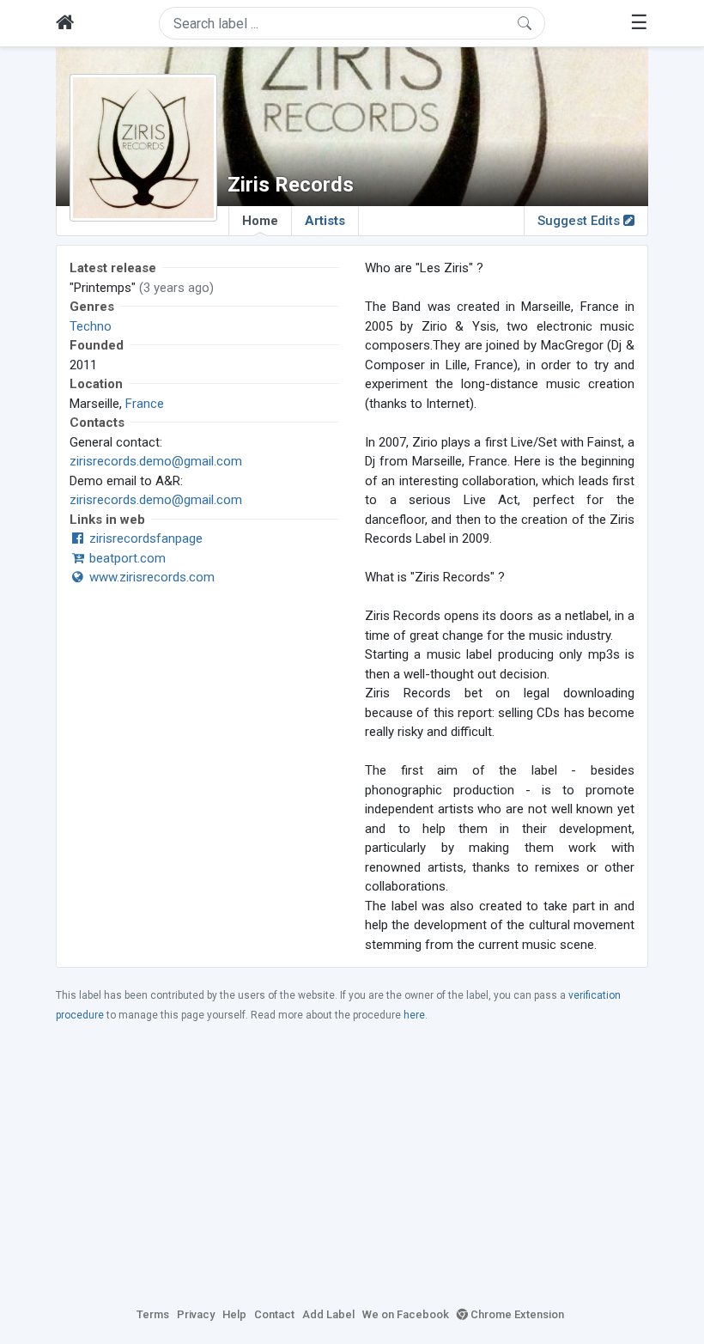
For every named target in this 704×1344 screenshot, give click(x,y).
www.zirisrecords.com (150, 577)
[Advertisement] (352, 1163)
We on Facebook (405, 1314)
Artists (325, 220)
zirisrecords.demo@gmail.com (156, 461)
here (414, 1015)
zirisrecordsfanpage (144, 538)
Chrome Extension (516, 1314)
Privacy (196, 1314)
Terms (153, 1314)
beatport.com (126, 558)
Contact (274, 1314)
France (144, 403)
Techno (91, 326)
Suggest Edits (580, 220)
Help (234, 1314)
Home (260, 220)
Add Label (328, 1314)
